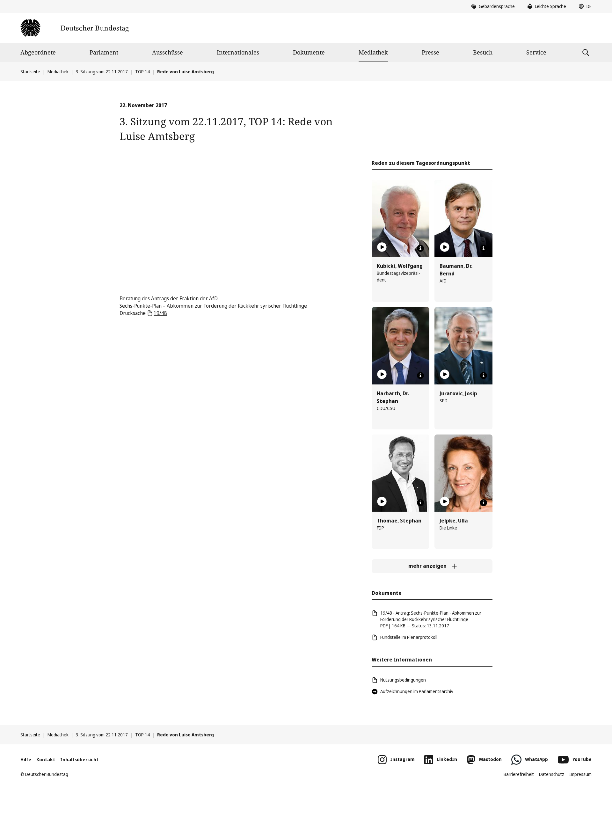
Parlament (104, 52)
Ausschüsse (167, 52)
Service (536, 52)
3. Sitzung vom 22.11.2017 (102, 72)
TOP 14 (142, 72)
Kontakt (45, 759)
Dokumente (309, 52)
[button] (584, 6)
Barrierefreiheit (519, 774)
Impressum (580, 774)
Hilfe (25, 759)
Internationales (238, 52)
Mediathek (373, 52)
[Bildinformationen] (420, 248)
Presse (430, 52)
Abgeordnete (38, 52)
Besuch (482, 52)
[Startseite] (74, 28)
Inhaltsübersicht (79, 759)
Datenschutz (551, 774)
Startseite (30, 72)
